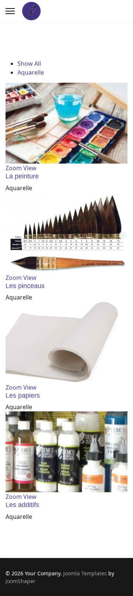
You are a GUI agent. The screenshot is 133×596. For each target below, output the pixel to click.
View (30, 168)
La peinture (22, 176)
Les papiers (23, 395)
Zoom (14, 168)
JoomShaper (20, 581)
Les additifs (22, 504)
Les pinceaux (25, 286)
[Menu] (10, 11)
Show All (29, 63)
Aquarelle (30, 72)
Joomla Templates (85, 573)
